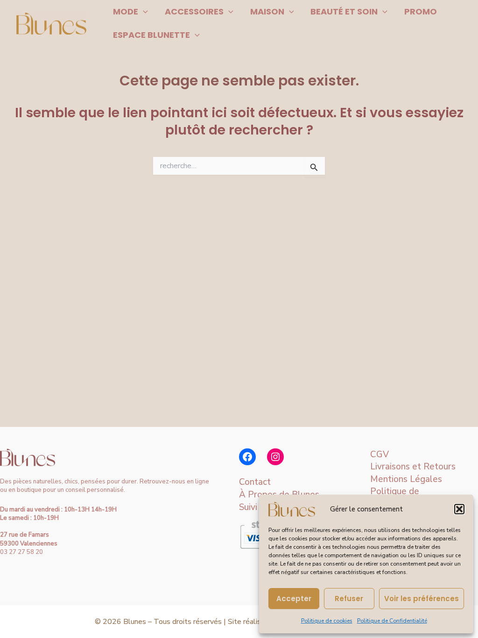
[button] (459, 509)
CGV (379, 454)
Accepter (293, 598)
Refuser (349, 598)
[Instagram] (275, 456)
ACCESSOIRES (194, 11)
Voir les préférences (421, 598)
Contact (255, 482)
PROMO (420, 11)
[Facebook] (247, 456)
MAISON (267, 11)
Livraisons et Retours (413, 467)
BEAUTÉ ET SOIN (344, 11)
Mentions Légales (406, 479)
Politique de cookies (326, 620)
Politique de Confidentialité (392, 620)
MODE (125, 11)
